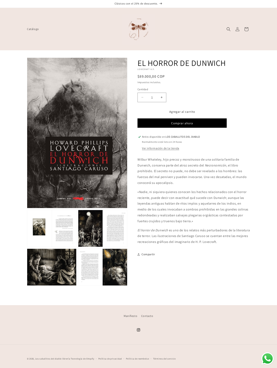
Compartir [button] (148, 254)
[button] (228, 29)
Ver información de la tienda (160, 148)
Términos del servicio (164, 358)
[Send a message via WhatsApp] (267, 358)
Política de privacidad (110, 358)
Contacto (147, 316)
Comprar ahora (182, 123)
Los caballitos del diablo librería (52, 358)
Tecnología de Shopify (82, 358)
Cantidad (142, 89)
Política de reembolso (137, 358)
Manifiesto (130, 316)
